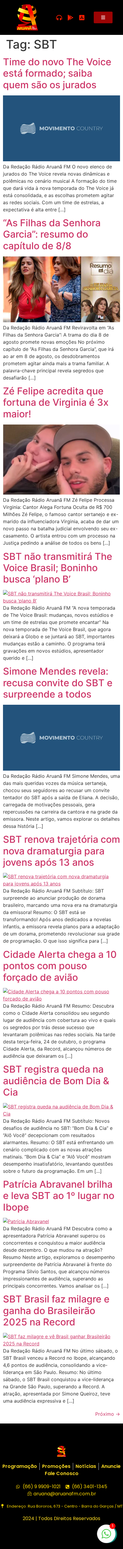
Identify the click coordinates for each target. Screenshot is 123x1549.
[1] (106, 1537)
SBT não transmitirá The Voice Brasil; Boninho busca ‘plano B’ (57, 568)
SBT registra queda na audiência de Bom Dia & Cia (56, 1080)
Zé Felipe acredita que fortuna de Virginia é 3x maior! (56, 402)
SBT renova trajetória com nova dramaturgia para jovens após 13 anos (61, 851)
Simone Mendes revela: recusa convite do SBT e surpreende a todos (58, 682)
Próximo (107, 1414)
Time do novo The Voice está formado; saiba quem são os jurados (57, 73)
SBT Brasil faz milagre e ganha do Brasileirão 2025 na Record (56, 1310)
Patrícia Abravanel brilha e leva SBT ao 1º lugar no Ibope (58, 1195)
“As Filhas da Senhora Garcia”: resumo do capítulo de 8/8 (52, 234)
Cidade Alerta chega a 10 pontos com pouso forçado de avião (60, 966)
